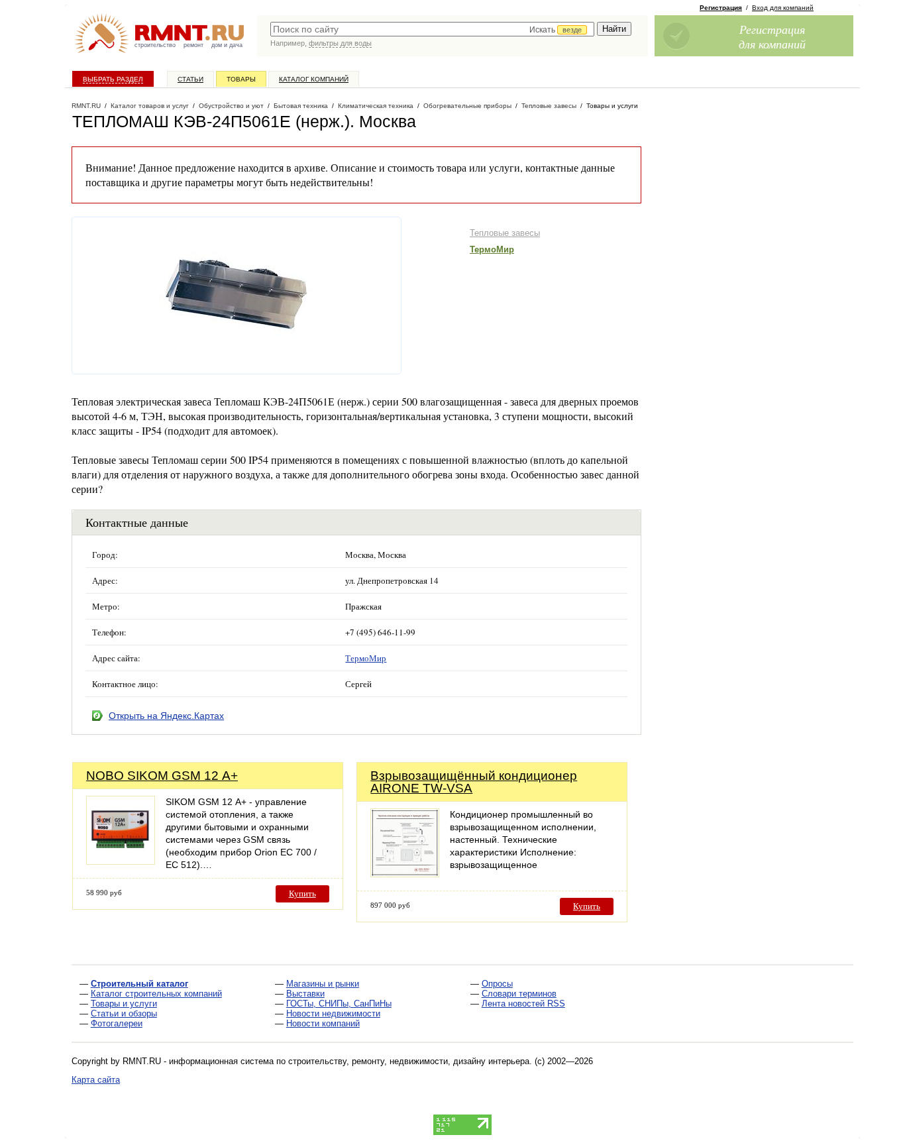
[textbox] (432, 29)
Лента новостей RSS (523, 1003)
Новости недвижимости (333, 1013)
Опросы (497, 984)
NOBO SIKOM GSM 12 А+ (162, 776)
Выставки (305, 994)
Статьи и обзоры (124, 1013)
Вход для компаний (783, 7)
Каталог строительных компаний (156, 994)
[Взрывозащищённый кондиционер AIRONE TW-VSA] (405, 874)
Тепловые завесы (505, 233)
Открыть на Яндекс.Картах (166, 715)
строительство (155, 45)
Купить (302, 893)
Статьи (190, 79)
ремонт (193, 45)
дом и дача (226, 45)
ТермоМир (492, 249)
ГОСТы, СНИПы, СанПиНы (339, 1003)
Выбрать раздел (113, 79)
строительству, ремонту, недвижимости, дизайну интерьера (408, 1061)
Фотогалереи (116, 1023)
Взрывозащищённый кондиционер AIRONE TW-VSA (473, 782)
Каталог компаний (313, 79)
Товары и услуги (124, 1003)
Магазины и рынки (322, 984)
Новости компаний (323, 1023)
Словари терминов (519, 994)
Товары (241, 79)
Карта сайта (96, 1080)
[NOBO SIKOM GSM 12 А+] (120, 861)
